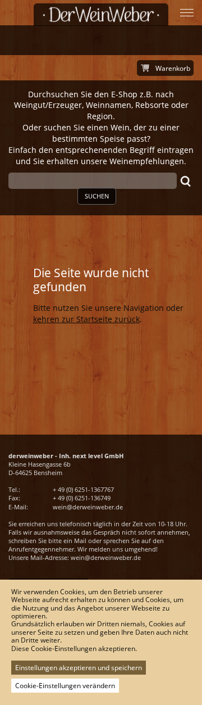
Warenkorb (172, 68)
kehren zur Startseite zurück (86, 319)
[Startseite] (101, 14)
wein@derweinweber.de (88, 507)
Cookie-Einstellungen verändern (65, 685)
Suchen (97, 196)
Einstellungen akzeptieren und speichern (78, 667)
